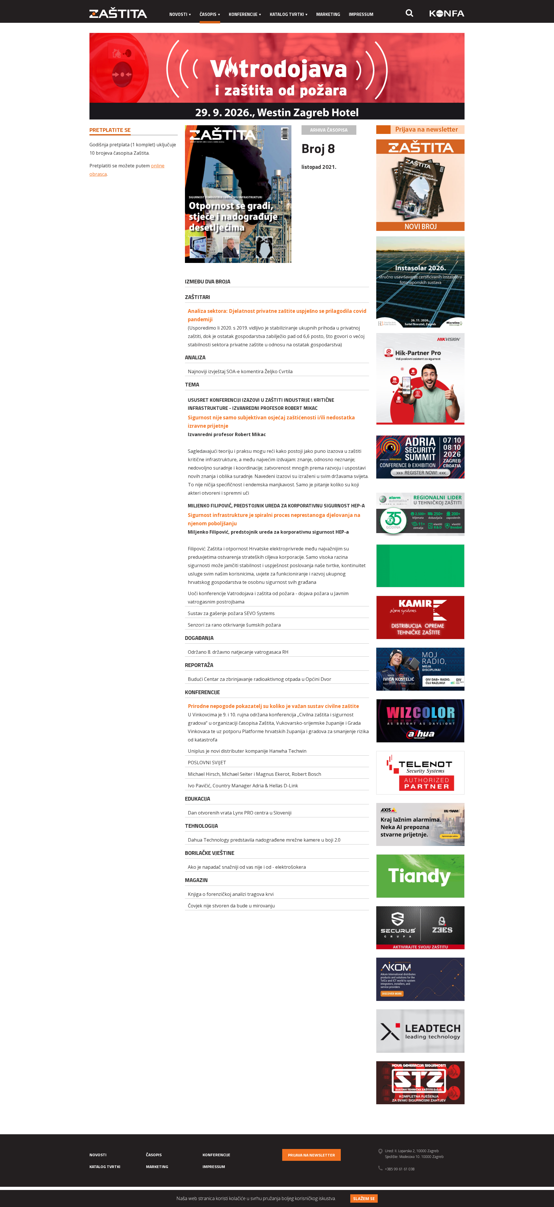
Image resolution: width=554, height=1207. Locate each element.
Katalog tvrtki (287, 14)
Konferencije (243, 14)
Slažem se (364, 1198)
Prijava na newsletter (311, 1155)
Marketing (328, 14)
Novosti (178, 14)
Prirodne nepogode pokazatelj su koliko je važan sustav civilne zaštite (273, 706)
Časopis (208, 14)
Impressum (361, 14)
